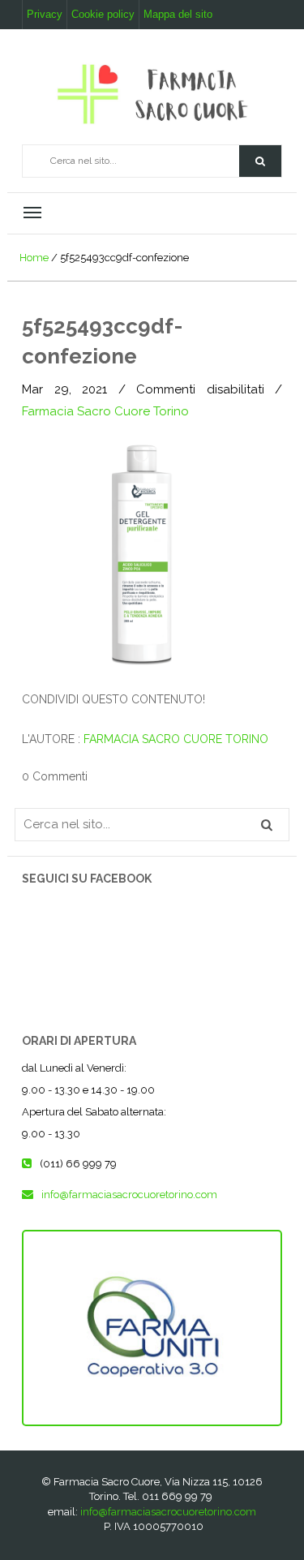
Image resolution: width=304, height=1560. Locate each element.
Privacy (44, 14)
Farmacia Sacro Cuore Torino (105, 411)
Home (34, 257)
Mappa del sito (177, 14)
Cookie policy (103, 14)
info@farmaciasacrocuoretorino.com (168, 1512)
